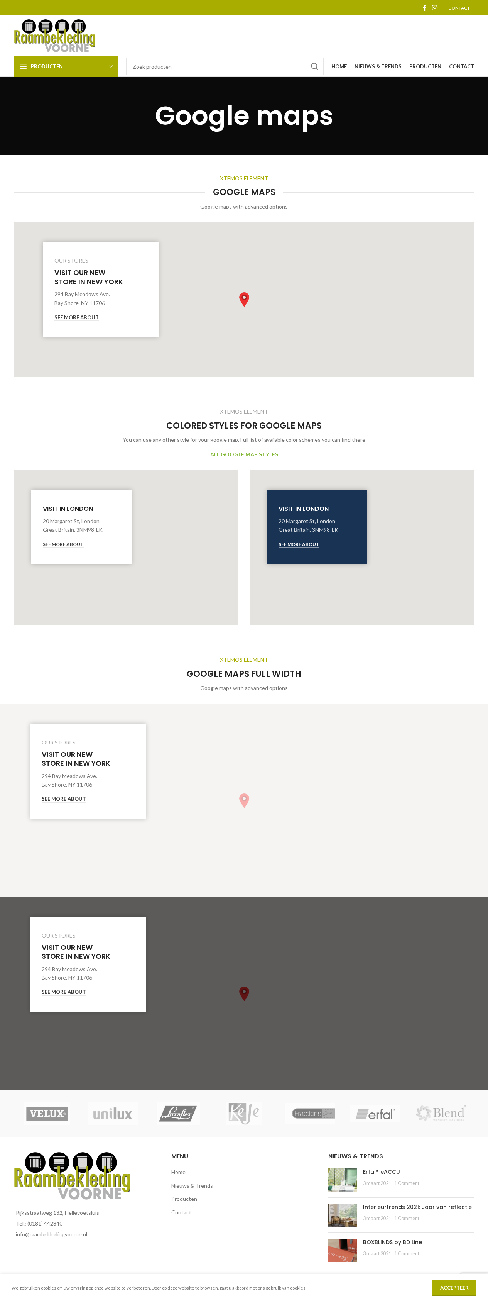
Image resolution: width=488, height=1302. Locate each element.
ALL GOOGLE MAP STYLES (244, 454)
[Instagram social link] (434, 8)
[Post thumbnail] (342, 1180)
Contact (181, 1212)
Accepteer (454, 1288)
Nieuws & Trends (192, 1185)
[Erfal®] (375, 1113)
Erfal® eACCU (381, 1172)
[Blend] (441, 1113)
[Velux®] (47, 1113)
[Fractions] (310, 1113)
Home (178, 1172)
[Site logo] (54, 35)
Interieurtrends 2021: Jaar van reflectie (417, 1207)
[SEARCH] (315, 66)
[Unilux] (112, 1113)
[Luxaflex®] (178, 1113)
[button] (244, 299)
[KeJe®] (244, 1113)
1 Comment (406, 1183)
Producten (184, 1198)
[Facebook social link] (424, 8)
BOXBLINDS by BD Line (392, 1242)
